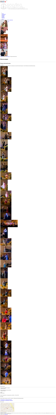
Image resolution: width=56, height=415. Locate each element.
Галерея (3, 16)
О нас (3, 13)
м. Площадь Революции (8, 399)
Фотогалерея (8, 56)
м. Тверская (11, 400)
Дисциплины (4, 14)
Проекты (3, 15)
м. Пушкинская (7, 400)
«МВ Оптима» (6, 414)
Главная (1, 56)
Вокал (3, 19)
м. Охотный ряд (2, 399)
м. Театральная (2, 400)
